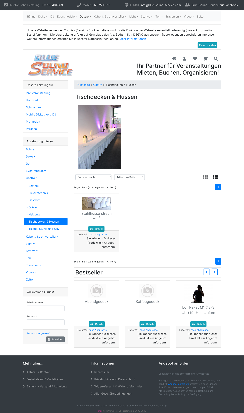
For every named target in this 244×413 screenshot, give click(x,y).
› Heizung (33, 214)
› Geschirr (33, 200)
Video (188, 16)
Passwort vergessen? (38, 333)
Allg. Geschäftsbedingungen (112, 393)
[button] (184, 58)
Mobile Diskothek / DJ (41, 114)
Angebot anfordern (178, 384)
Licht (132, 16)
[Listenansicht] (215, 177)
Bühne (31, 16)
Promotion (33, 121)
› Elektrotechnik (37, 193)
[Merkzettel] (195, 58)
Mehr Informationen (132, 39)
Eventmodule (66, 16)
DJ (52, 16)
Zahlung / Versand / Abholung (46, 386)
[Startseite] (174, 58)
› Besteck (33, 186)
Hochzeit (32, 100)
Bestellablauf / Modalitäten (44, 379)
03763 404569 (53, 5)
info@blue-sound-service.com (160, 5)
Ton (157, 16)
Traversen (172, 16)
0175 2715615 (101, 5)
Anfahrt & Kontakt (38, 372)
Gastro (84, 16)
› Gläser (32, 207)
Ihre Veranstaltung (38, 93)
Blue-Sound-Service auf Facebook (215, 5)
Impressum (101, 372)
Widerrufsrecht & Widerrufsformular (117, 386)
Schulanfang (34, 107)
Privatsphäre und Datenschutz (114, 379)
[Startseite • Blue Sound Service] (54, 65)
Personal (32, 129)
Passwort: (32, 316)
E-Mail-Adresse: (35, 302)
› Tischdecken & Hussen (43, 221)
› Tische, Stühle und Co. (43, 228)
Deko (41, 16)
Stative (145, 16)
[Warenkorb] (205, 58)
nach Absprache (98, 234)
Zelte (200, 16)
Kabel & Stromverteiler (109, 16)
